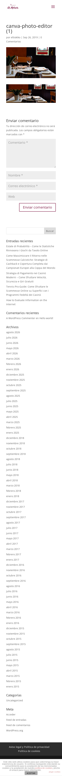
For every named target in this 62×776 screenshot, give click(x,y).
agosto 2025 (13, 395)
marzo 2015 (13, 675)
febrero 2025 (13, 427)
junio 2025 (12, 406)
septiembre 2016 (16, 580)
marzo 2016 (13, 612)
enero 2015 (12, 686)
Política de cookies (29, 751)
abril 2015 (12, 670)
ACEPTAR (31, 773)
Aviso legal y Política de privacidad (29, 747)
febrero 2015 (13, 681)
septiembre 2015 (16, 644)
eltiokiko (15, 37)
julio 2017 (11, 528)
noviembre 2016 (15, 570)
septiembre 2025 (16, 390)
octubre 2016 (13, 575)
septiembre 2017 (16, 517)
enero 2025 (12, 432)
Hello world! (46, 318)
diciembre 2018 (15, 438)
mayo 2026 (12, 348)
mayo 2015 (12, 665)
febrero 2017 (13, 554)
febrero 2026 (13, 364)
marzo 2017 (13, 549)
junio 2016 (12, 596)
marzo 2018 (13, 485)
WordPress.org (14, 730)
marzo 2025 (13, 422)
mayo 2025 (12, 411)
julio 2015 (11, 654)
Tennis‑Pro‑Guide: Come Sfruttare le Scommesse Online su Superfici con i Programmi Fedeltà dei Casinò (27, 290)
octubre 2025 (13, 385)
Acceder (11, 714)
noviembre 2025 (15, 379)
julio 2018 (11, 464)
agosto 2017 (13, 522)
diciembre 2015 (15, 628)
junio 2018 (12, 469)
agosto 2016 (13, 586)
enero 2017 (12, 559)
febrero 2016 (13, 617)
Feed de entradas (16, 719)
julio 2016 (11, 591)
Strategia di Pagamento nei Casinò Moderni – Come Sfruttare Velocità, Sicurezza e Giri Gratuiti (26, 277)
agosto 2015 (13, 649)
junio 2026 (12, 342)
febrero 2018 (13, 490)
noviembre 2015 (15, 633)
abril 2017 (12, 543)
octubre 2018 (13, 448)
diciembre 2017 (15, 501)
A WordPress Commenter (20, 318)
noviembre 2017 (15, 506)
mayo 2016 (12, 601)
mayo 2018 (12, 475)
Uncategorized (14, 700)
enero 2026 (12, 369)
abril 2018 (12, 480)
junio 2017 (12, 533)
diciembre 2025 (15, 374)
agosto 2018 (13, 459)
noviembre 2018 (15, 443)
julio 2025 (11, 401)
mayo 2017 (12, 538)
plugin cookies (54, 772)
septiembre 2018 (16, 454)
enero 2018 (12, 496)
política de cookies (44, 768)
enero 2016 (12, 623)
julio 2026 (11, 337)
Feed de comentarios (18, 725)
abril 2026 (12, 353)
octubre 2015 (13, 638)
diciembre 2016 (15, 564)
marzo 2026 (13, 358)
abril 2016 (12, 607)
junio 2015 (12, 660)
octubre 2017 (13, 512)
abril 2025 (12, 416)
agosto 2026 (13, 332)
